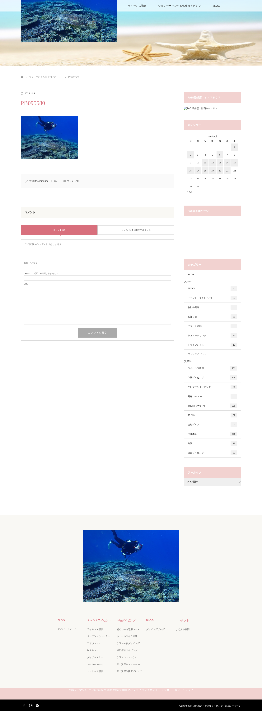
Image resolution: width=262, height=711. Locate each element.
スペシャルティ (95, 664)
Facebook (23, 705)
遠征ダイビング (211, 452)
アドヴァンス (94, 643)
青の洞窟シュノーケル (128, 664)
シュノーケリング (211, 335)
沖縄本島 (211, 434)
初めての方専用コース (128, 629)
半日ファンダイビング (211, 387)
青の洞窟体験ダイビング (129, 671)
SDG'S (211, 288)
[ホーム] (22, 72)
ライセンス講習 (137, 5)
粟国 (211, 443)
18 (205, 171)
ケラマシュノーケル (127, 657)
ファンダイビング (197, 354)
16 (190, 171)
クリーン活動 (211, 326)
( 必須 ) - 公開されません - (41, 273)
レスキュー (93, 650)
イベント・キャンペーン (211, 298)
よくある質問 (182, 629)
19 (212, 171)
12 (212, 163)
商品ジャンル (211, 396)
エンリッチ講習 (95, 671)
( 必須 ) (30, 263)
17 (198, 171)
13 (220, 163)
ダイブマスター (95, 657)
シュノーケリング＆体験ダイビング (179, 5)
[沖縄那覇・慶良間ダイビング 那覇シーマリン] (131, 599)
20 (220, 171)
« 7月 (189, 191)
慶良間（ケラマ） (211, 405)
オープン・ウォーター (98, 636)
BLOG (216, 5)
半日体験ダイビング (127, 650)
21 (227, 171)
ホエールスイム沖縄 (127, 636)
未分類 (211, 415)
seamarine (43, 181)
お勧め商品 (211, 307)
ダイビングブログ (67, 629)
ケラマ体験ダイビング (128, 643)
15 (234, 163)
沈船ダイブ (211, 424)
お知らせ (211, 316)
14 (227, 163)
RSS (37, 705)
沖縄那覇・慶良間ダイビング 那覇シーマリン (217, 705)
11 (205, 163)
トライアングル (211, 345)
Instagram (30, 705)
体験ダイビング (211, 377)
